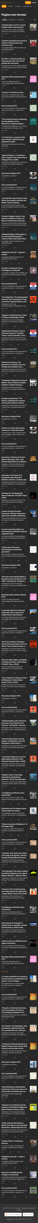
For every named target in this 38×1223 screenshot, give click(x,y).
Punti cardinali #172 (9, 349)
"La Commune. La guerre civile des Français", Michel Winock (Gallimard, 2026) (13, 139)
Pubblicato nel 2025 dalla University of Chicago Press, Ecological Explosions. (13, 406)
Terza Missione (27, 6)
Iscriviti (28, 2)
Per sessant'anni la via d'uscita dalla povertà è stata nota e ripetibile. (12, 984)
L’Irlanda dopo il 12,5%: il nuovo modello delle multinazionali (13, 26)
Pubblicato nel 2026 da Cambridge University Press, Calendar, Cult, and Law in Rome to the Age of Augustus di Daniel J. (14, 861)
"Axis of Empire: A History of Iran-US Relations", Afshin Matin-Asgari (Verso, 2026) (14, 680)
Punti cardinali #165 (9, 1188)
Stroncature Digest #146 (10, 416)
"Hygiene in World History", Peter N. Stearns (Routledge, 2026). (14, 316)
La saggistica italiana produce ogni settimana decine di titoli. (12, 258)
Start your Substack (14, 1214)
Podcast (10, 6)
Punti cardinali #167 (9, 994)
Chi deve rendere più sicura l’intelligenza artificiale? (12, 269)
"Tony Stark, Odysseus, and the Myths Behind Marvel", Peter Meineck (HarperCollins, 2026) (13, 759)
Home (4, 6)
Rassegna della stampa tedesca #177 (13, 78)
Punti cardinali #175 (9, 106)
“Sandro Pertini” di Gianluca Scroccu (12, 1142)
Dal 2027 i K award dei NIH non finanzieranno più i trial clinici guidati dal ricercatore (13, 61)
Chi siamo (18, 6)
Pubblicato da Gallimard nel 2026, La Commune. (13, 145)
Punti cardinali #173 (9, 284)
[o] (33, 826)
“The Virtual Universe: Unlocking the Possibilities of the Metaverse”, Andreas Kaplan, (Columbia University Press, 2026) (14, 121)
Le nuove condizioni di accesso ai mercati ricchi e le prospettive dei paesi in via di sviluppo (14, 979)
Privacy (18, 1208)
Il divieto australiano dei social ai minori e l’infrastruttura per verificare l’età (14, 43)
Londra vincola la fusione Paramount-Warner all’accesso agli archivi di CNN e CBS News (13, 513)
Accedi (34, 2)
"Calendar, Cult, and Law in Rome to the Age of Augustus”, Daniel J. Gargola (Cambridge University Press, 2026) (14, 855)
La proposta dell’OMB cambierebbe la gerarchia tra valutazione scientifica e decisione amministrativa (13, 537)
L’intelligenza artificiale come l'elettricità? (12, 794)
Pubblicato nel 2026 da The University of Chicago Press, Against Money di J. (14, 163)
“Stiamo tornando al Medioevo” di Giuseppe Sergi (14, 825)
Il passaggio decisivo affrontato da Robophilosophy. (12, 242)
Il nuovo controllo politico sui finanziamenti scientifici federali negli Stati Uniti (14, 531)
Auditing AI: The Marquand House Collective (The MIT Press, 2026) (14, 495)
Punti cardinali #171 (9, 444)
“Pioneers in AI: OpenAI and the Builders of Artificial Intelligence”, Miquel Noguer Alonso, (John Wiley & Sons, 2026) (14, 1107)
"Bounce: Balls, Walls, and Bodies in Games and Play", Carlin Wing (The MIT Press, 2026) (14, 662)
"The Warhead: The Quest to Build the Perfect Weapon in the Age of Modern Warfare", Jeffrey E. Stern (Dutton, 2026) (14, 873)
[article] (19, 30)
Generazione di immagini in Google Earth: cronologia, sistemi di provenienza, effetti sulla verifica (14, 925)
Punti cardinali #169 (9, 707)
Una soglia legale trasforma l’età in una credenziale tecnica (13, 48)
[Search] (35, 20)
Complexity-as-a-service (9, 176)
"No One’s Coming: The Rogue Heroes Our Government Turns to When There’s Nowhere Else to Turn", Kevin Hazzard (14, 644)
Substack (9, 1219)
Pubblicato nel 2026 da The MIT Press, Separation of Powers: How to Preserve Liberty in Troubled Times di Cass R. (13, 339)
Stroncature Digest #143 (10, 1062)
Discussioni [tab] (20, 20)
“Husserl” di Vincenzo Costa (12, 92)
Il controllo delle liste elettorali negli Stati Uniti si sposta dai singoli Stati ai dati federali (13, 612)
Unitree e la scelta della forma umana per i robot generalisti (13, 429)
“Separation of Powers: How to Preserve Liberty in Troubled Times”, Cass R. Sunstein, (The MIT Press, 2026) (13, 333)
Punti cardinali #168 (9, 840)
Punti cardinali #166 (9, 1073)
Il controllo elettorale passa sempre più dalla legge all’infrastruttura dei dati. (13, 618)
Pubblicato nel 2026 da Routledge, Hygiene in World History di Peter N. (13, 321)
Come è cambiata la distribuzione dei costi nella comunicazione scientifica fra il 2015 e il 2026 (14, 946)
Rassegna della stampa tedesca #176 (13, 596)
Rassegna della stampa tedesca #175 (13, 958)
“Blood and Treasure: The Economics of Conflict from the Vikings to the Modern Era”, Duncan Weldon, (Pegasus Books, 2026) (14, 364)
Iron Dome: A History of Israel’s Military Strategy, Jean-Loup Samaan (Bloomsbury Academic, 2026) (14, 459)
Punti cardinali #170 (9, 628)
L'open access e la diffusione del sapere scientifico (14, 942)
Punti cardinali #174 (9, 185)
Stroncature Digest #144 (11, 696)
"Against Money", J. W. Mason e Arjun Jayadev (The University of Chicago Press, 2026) (14, 157)
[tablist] (13, 20)
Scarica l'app (28, 1214)
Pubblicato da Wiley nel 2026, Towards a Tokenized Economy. (14, 1016)
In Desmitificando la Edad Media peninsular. (11, 1095)
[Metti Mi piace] (2, 36)
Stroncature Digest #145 (10, 565)
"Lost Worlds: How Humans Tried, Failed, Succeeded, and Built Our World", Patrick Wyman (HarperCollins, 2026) (14, 200)
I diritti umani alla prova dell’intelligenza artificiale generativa (11, 549)
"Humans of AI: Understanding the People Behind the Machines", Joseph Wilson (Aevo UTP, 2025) (14, 891)
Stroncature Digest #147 (10, 173)
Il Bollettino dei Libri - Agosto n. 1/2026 (13, 253)
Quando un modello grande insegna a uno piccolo (11, 1174)
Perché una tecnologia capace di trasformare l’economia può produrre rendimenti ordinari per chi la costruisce (14, 913)
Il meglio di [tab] (12, 20)
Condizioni (24, 1208)
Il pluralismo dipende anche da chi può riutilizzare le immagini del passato (13, 519)
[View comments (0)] (11, 263)
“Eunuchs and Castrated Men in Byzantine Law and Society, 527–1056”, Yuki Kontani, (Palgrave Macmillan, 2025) (14, 579)
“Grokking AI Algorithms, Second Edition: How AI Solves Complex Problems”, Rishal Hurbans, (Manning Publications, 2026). (14, 382)
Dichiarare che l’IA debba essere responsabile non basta (13, 810)
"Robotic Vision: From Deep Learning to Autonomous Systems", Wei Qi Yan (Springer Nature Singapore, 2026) (13, 777)
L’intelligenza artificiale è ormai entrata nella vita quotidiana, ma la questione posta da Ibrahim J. (13, 483)
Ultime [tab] (5, 20)
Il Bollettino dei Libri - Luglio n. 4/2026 (13, 1158)
